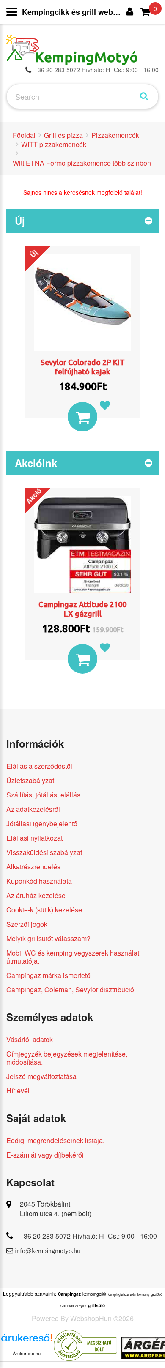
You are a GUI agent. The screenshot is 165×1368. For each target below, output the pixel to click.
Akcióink (36, 463)
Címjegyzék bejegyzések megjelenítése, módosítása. (66, 1058)
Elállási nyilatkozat (34, 838)
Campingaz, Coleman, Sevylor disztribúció (70, 990)
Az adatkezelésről (33, 809)
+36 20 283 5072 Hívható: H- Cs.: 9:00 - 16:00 (96, 70)
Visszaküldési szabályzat (44, 852)
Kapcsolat (30, 1182)
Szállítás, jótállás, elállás (43, 795)
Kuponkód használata (39, 881)
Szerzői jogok (26, 924)
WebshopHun (91, 1318)
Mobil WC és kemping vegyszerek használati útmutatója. (73, 957)
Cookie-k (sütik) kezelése (44, 910)
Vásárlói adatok (29, 1039)
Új (20, 220)
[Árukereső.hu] (26, 1341)
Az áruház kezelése (36, 895)
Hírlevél (18, 1091)
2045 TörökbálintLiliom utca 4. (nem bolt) (55, 1208)
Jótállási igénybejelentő (41, 823)
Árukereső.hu (27, 1353)
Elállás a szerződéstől (39, 766)
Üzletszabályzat (30, 780)
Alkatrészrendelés (33, 867)
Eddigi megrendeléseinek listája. (55, 1140)
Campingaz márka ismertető (48, 975)
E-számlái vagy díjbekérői (45, 1155)
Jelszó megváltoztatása (41, 1076)
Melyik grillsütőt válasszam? (48, 938)
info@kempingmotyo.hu (47, 1250)
